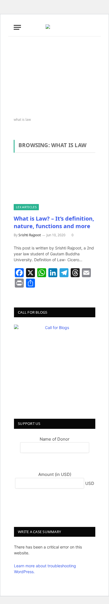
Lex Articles (26, 207)
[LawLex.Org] (54, 27)
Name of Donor (55, 439)
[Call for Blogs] (54, 365)
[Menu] (17, 27)
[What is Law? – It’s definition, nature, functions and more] (54, 187)
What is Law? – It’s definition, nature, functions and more (54, 222)
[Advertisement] (54, 77)
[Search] (94, 27)
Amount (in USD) (54, 474)
